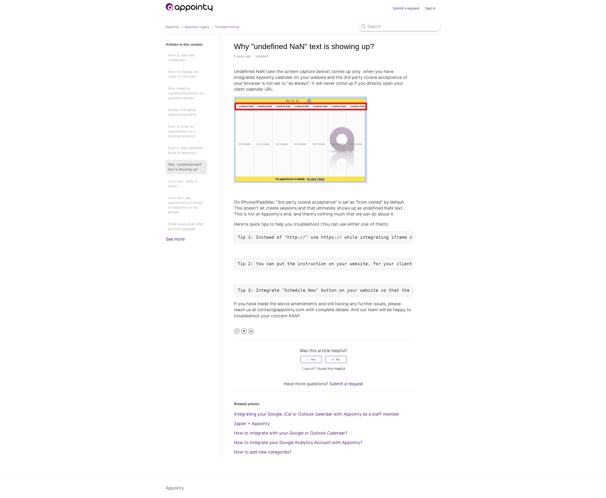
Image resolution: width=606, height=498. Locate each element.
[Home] (189, 13)
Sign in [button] (430, 8)
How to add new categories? (181, 57)
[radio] (311, 359)
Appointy (172, 27)
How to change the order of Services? (183, 74)
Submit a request (406, 8)
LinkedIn (251, 331)
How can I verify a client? (182, 183)
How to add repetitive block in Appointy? (185, 150)
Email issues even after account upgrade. (186, 226)
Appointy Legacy (197, 27)
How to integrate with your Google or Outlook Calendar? (290, 433)
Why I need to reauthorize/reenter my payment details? (186, 93)
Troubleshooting (227, 27)
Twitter (244, 331)
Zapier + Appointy (252, 423)
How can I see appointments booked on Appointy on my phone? (185, 205)
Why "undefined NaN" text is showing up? (185, 166)
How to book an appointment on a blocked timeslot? (182, 131)
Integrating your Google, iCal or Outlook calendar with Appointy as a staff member (316, 414)
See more (175, 239)
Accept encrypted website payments (182, 112)
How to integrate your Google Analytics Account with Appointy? (298, 442)
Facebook (237, 331)
